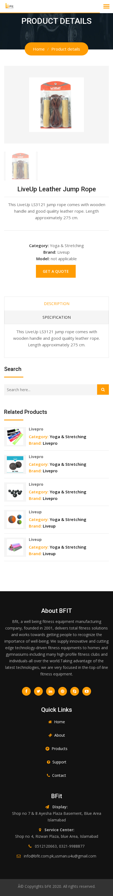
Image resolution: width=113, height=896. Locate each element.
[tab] (21, 166)
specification (57, 317)
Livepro (36, 429)
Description (56, 303)
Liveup (35, 511)
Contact (59, 775)
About (59, 735)
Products (59, 748)
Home (39, 49)
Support (59, 762)
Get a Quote (56, 271)
